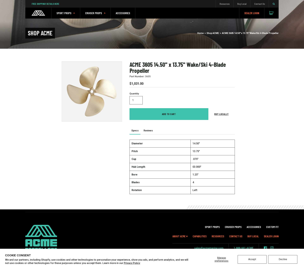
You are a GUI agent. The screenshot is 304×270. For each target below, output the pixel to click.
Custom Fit (272, 227)
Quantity (134, 93)
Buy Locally (221, 113)
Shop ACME (213, 33)
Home (200, 33)
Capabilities (200, 236)
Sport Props (64, 13)
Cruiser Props (93, 13)
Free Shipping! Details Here (45, 3)
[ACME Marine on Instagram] (272, 248)
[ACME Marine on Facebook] (265, 248)
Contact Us (259, 3)
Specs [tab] (135, 130)
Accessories (123, 13)
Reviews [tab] (148, 130)
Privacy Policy (132, 263)
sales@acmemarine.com (208, 248)
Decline (283, 259)
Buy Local (242, 3)
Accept (252, 259)
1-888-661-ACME (243, 248)
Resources (225, 3)
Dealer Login (251, 13)
